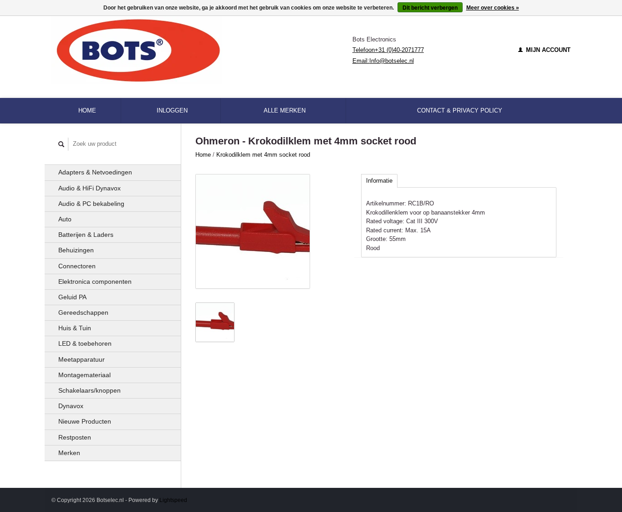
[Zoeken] (61, 144)
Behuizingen (76, 250)
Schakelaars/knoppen (89, 390)
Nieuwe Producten (84, 421)
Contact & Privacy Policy (459, 110)
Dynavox (70, 406)
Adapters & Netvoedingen (95, 172)
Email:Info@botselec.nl (383, 60)
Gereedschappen (83, 312)
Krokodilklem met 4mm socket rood (263, 154)
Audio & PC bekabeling (91, 203)
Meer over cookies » (492, 8)
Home (87, 110)
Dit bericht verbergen (430, 8)
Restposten (74, 437)
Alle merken (285, 110)
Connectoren (77, 266)
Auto (64, 219)
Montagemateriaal (84, 375)
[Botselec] (201, 50)
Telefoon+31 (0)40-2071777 (388, 49)
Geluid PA (72, 297)
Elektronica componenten (95, 281)
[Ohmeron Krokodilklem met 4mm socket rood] (253, 231)
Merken (69, 452)
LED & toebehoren (85, 343)
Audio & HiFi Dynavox (89, 188)
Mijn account (547, 49)
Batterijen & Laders (85, 234)
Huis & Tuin (74, 328)
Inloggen (172, 110)
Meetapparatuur (81, 359)
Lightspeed (173, 500)
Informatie (379, 180)
